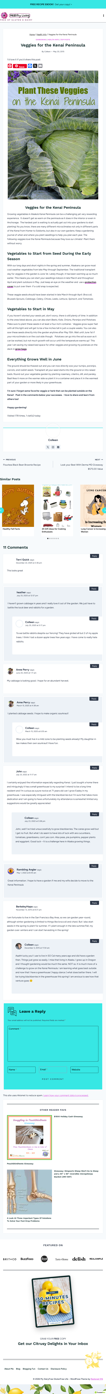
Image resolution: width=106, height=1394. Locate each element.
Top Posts (65, 40)
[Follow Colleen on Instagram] (53, 447)
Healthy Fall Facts (11, 529)
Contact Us (43, 1369)
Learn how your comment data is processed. (66, 1095)
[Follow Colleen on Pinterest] (58, 447)
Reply (94, 556)
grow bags (20, 349)
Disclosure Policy (59, 1369)
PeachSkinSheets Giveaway (20, 1164)
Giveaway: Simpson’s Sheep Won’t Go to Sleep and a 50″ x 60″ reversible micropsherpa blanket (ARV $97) (76, 1174)
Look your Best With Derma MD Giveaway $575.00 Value (81, 464)
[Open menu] (103, 16)
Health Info (53, 40)
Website (76, 1069)
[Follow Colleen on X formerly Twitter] (48, 447)
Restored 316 (97, 1379)
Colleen (47, 51)
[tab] (47, 538)
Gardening (41, 40)
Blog (18, 1369)
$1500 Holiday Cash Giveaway (68, 1116)
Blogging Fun (29, 1369)
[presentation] (18, 506)
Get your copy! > (51, 4)
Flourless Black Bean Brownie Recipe (22, 462)
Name (13, 1069)
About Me (9, 1369)
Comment (15, 1028)
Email (43, 1069)
